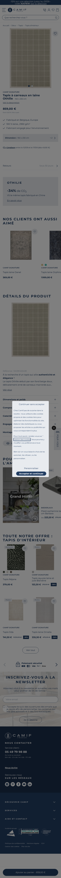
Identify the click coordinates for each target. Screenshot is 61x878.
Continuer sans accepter (32, 404)
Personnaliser (31, 468)
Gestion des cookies (22, 439)
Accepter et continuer (31, 473)
